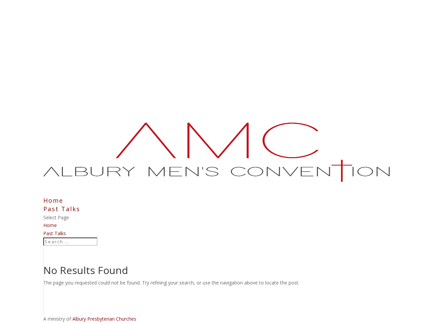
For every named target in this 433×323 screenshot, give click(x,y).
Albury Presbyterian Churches (104, 319)
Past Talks (54, 233)
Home (50, 225)
